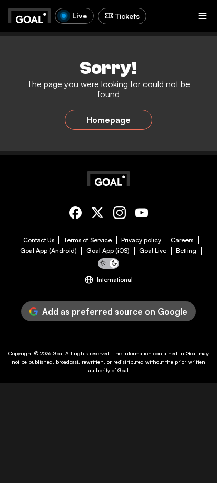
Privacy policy (141, 240)
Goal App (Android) (48, 250)
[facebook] (75, 214)
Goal (58, 353)
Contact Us (38, 240)
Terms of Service (88, 240)
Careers (182, 240)
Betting (186, 250)
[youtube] (141, 214)
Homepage (108, 120)
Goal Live (152, 250)
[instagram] (119, 214)
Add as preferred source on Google (115, 311)
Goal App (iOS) (108, 250)
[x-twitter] (97, 214)
